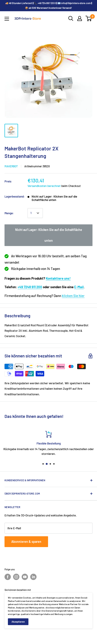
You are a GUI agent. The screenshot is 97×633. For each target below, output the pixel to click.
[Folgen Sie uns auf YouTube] (25, 577)
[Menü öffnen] (7, 19)
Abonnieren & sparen (26, 541)
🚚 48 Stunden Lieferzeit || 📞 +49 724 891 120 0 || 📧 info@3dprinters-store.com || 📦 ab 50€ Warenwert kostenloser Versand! (48, 5)
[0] (89, 18)
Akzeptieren (18, 621)
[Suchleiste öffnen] (70, 18)
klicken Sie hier (73, 296)
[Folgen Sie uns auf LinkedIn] (33, 577)
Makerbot (11, 166)
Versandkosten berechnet (44, 186)
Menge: (9, 213)
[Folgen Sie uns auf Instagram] (16, 577)
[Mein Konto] (79, 18)
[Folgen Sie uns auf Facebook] (8, 577)
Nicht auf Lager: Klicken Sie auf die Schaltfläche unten (48, 235)
